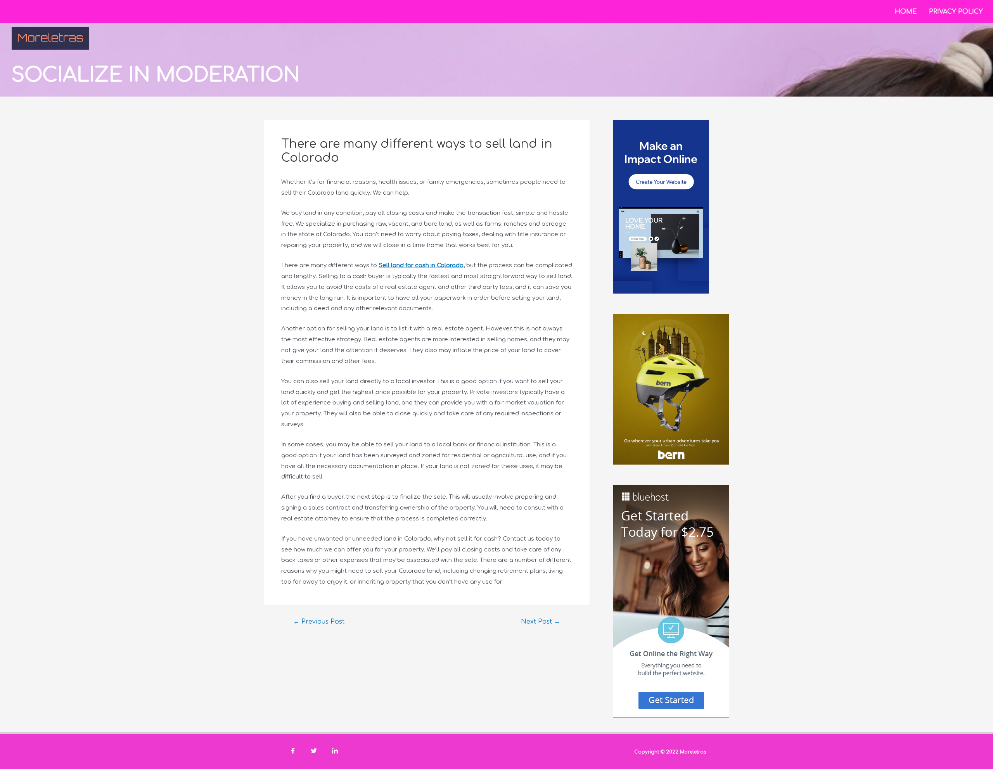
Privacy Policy (956, 11)
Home (906, 11)
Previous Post (318, 622)
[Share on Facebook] (293, 751)
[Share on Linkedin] (335, 751)
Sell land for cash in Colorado (421, 265)
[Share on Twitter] (314, 751)
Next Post (540, 622)
